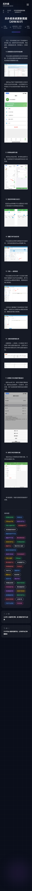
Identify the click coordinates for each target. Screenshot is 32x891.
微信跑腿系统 (21, 587)
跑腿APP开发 (9, 537)
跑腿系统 (17, 570)
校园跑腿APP (22, 525)
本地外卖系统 (9, 599)
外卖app (18, 558)
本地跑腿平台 (21, 562)
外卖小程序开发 (10, 525)
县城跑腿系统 (9, 595)
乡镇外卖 (19, 599)
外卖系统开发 (9, 587)
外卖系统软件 (21, 554)
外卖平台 (8, 570)
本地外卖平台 (9, 542)
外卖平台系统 (9, 603)
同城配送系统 (9, 583)
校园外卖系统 (21, 591)
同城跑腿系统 (9, 566)
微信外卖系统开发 (11, 550)
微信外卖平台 (21, 595)
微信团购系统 (20, 537)
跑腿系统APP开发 (11, 533)
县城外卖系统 (9, 554)
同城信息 (19, 517)
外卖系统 (19, 603)
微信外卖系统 (21, 583)
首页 (3, 11)
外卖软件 (19, 566)
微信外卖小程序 (19, 546)
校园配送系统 (9, 517)
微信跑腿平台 (9, 562)
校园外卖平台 (20, 521)
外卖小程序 (9, 558)
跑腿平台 (8, 546)
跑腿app (8, 574)
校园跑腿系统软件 (11, 529)
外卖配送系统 (21, 542)
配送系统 (16, 574)
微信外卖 (17, 578)
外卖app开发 (9, 521)
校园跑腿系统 (9, 591)
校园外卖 (8, 578)
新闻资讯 (9, 11)
